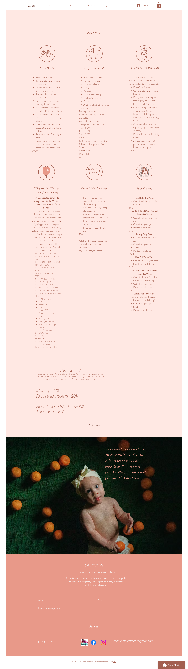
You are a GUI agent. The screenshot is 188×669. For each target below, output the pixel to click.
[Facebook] (93, 642)
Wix (114, 661)
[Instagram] (103, 642)
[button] (159, 5)
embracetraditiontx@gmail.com (132, 641)
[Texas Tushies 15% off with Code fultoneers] (84, 642)
